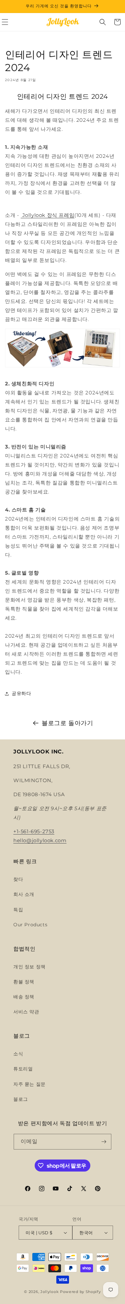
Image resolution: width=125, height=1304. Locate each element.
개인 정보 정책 (29, 967)
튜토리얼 (23, 1069)
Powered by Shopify (80, 1291)
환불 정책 (23, 982)
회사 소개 (23, 894)
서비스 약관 (26, 1012)
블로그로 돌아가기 (67, 723)
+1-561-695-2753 (33, 831)
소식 (18, 1054)
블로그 (20, 1099)
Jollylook (49, 1291)
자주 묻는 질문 (29, 1084)
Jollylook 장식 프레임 (47, 215)
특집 (18, 910)
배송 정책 (23, 997)
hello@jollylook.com (39, 840)
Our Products (30, 925)
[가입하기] (103, 1142)
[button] (102, 22)
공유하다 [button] (21, 693)
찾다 (18, 879)
